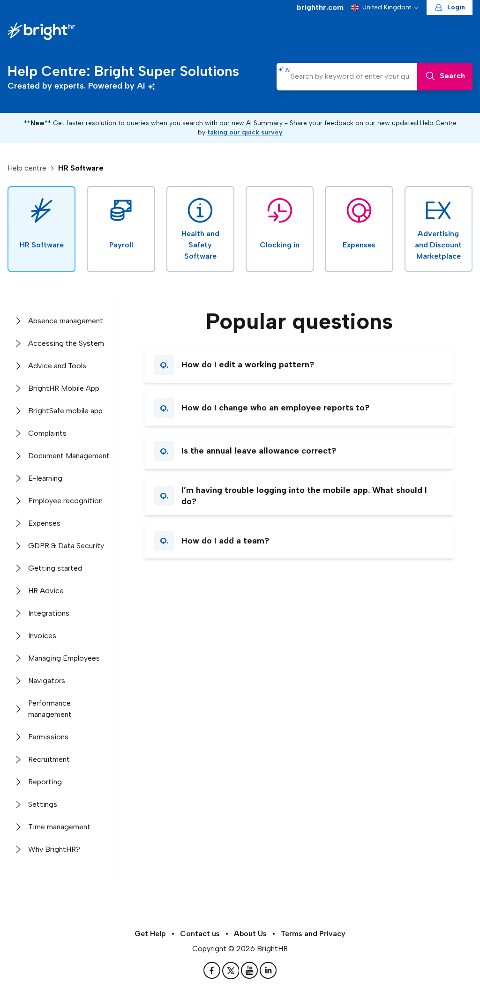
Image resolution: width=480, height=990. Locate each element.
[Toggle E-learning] (17, 478)
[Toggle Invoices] (17, 635)
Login (456, 7)
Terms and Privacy (313, 933)
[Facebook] (212, 970)
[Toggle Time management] (17, 827)
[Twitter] (231, 970)
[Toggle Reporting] (17, 782)
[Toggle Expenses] (17, 523)
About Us (250, 933)
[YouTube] (250, 970)
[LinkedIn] (268, 970)
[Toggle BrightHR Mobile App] (17, 388)
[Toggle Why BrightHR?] (17, 849)
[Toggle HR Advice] (17, 590)
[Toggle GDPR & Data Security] (17, 546)
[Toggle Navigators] (17, 680)
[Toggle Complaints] (17, 433)
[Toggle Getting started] (17, 568)
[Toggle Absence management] (17, 321)
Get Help (150, 933)
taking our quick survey (245, 132)
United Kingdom (387, 7)
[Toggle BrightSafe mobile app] (17, 411)
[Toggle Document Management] (17, 456)
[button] (299, 365)
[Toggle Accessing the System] (17, 343)
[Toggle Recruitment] (17, 759)
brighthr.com (320, 7)
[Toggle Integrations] (17, 613)
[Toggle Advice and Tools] (17, 366)
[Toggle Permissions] (17, 737)
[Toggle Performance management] (17, 709)
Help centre (27, 168)
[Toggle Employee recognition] (17, 501)
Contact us (200, 933)
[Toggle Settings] (17, 804)
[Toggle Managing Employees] (17, 658)
